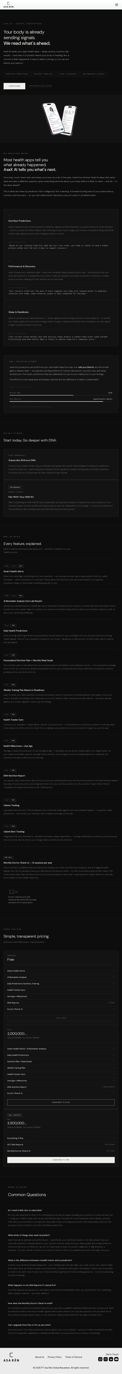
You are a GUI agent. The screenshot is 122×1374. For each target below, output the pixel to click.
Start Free (61, 1018)
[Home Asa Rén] (8, 5)
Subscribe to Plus (61, 1102)
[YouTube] (116, 1359)
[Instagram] (100, 1359)
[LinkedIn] (111, 1359)
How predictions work (40, 86)
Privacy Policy (55, 1357)
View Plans (14, 86)
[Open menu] (116, 5)
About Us (39, 1357)
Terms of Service (73, 1357)
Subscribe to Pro (61, 1160)
